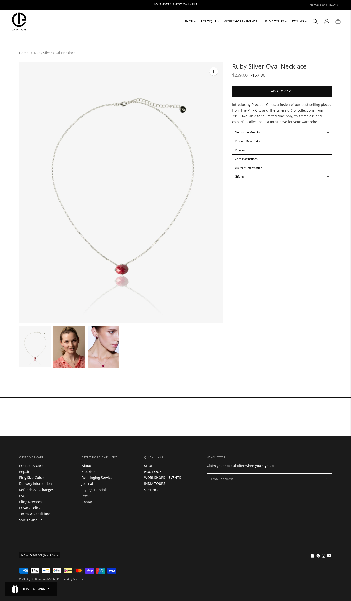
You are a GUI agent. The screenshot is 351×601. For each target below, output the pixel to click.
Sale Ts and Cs (30, 520)
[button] (282, 132)
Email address (221, 473)
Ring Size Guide (31, 477)
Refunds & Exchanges (36, 489)
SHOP (189, 21)
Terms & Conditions (35, 513)
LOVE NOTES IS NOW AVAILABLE (175, 4)
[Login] (326, 21)
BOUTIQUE (208, 21)
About (86, 465)
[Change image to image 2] (69, 347)
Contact (88, 501)
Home (23, 52)
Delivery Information (35, 483)
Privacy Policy (29, 507)
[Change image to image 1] (35, 346)
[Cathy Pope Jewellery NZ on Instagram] (323, 556)
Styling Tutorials (94, 489)
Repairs (25, 471)
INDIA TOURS (274, 21)
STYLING (298, 21)
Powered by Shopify (70, 579)
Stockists (89, 471)
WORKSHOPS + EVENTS (240, 21)
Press (86, 495)
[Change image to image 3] (103, 347)
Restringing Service (97, 477)
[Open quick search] (315, 21)
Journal (87, 483)
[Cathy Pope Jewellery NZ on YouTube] (329, 556)
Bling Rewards (30, 501)
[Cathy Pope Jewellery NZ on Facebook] (312, 556)
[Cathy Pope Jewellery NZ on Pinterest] (318, 556)
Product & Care (31, 465)
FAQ (22, 495)
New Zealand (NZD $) (324, 5)
